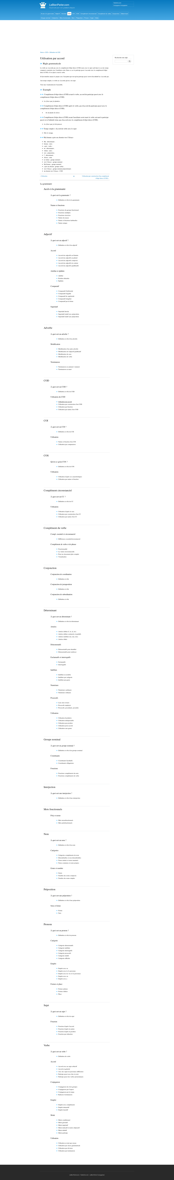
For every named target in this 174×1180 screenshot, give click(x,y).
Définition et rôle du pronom (67, 935)
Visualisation (62, 557)
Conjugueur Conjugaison (120, 5)
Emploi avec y (62, 979)
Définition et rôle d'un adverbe (67, 339)
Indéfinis (54, 670)
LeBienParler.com (74, 1175)
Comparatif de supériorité (66, 296)
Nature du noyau (63, 218)
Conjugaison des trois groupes (67, 1087)
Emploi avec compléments (66, 1105)
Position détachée (63, 278)
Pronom (86, 18)
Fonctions (54, 768)
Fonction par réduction (65, 1034)
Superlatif (54, 306)
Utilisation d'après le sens (66, 511)
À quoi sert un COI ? (58, 426)
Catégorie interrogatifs (65, 950)
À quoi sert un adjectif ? (59, 240)
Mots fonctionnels (65, 18)
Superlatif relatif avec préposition (68, 314)
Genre (60, 873)
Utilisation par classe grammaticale (69, 1145)
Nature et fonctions (58, 205)
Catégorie (54, 940)
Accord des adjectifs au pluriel (67, 258)
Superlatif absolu (63, 311)
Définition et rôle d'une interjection (69, 798)
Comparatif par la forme (65, 301)
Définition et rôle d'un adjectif (67, 245)
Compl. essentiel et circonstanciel (63, 534)
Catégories (54, 850)
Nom (73, 18)
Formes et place (56, 984)
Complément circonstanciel (88, 14)
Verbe (96, 18)
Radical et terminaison (65, 1095)
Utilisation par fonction (65, 407)
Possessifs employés (64, 705)
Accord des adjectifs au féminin (68, 255)
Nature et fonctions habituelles (67, 220)
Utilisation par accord (65, 402)
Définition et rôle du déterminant (68, 621)
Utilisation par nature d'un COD (68, 409)
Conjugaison (55, 1082)
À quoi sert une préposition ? (61, 895)
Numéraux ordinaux (64, 693)
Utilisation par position (65, 723)
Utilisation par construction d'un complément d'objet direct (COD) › (95, 177)
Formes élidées (63, 991)
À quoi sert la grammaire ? (60, 195)
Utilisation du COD (54, 52)
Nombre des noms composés (67, 876)
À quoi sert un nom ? (58, 840)
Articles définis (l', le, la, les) (67, 631)
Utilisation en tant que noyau (67, 1143)
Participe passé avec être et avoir (68, 1074)
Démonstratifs (56, 644)
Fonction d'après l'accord (66, 1026)
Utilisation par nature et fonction (68, 479)
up (74, 176)
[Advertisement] (87, 35)
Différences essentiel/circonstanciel (69, 539)
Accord (53, 250)
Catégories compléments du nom (68, 855)
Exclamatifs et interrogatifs (60, 657)
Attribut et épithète (57, 271)
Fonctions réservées (64, 215)
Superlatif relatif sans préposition (68, 317)
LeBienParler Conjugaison (97, 1175)
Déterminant (124, 14)
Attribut (60, 276)
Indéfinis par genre (64, 680)
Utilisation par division (65, 1148)
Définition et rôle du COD (66, 391)
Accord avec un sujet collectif (67, 1066)
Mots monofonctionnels (65, 820)
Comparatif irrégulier (64, 299)
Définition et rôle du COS (66, 466)
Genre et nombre (57, 868)
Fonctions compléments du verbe (68, 776)
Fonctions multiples (64, 213)
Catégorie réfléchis (64, 958)
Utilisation (54, 437)
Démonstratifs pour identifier (67, 649)
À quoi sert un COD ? (59, 386)
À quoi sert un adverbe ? (60, 334)
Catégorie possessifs (64, 953)
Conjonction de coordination (61, 574)
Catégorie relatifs (63, 956)
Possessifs (54, 698)
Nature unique (62, 223)
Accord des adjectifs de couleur (68, 263)
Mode (53, 1115)
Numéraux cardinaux (65, 690)
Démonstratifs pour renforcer (67, 652)
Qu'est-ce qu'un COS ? (59, 461)
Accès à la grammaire (47, 14)
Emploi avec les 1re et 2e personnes (69, 974)
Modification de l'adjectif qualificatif (69, 351)
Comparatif (55, 286)
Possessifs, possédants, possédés (68, 708)
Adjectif (57, 14)
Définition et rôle (63, 579)
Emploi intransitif (63, 1107)
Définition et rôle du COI (66, 432)
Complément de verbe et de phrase (63, 544)
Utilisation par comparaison (67, 444)
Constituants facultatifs (65, 761)
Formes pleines (63, 989)
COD (69, 14)
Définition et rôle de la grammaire (68, 200)
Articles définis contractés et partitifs (69, 634)
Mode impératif (63, 1125)
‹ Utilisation (43, 176)
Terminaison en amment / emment (69, 367)
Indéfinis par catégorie (65, 677)
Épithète (60, 281)
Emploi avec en (63, 968)
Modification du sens (64, 354)
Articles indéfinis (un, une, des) (68, 637)
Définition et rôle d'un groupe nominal (70, 750)
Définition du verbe (64, 1056)
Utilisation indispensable (66, 720)
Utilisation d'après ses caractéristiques (70, 477)
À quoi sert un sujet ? (58, 1011)
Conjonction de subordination (61, 594)
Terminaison (55, 362)
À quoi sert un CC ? (58, 496)
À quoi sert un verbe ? (59, 1051)
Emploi (53, 963)
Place (60, 994)
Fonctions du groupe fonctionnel (68, 210)
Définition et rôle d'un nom (66, 845)
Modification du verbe (65, 357)
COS (77, 14)
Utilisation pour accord (65, 726)
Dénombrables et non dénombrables (69, 858)
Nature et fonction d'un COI (67, 442)
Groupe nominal (45, 18)
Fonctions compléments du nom (68, 773)
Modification (55, 344)
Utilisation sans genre (65, 728)
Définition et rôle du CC (65, 501)
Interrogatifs (62, 665)
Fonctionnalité (62, 549)
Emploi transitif (63, 1110)
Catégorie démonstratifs (65, 945)
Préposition (79, 18)
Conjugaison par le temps (66, 1092)
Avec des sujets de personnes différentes (70, 1072)
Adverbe (63, 14)
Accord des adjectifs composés (68, 260)
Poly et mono (56, 815)
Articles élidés (62, 639)
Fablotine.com (117, 3)
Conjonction (115, 14)
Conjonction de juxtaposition (61, 584)
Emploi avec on (63, 976)
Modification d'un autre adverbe (68, 349)
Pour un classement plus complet (68, 554)
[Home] (43, 5)
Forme (60, 910)
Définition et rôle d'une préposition (69, 900)
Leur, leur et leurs (63, 703)
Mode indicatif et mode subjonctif (69, 1128)
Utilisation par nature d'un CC (67, 517)
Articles (53, 626)
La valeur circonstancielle (66, 552)
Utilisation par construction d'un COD (70, 404)
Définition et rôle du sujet (66, 1016)
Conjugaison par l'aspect (66, 1089)
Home (42, 52)
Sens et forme (56, 905)
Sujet (91, 18)
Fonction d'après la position (67, 1031)
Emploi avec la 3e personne (67, 971)
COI (73, 14)
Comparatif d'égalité (64, 293)
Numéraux (54, 685)
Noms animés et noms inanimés (68, 860)
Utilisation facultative (65, 718)
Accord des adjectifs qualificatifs (68, 266)
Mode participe (63, 1133)
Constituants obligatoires (66, 763)
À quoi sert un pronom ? (60, 930)
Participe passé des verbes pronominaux (70, 1077)
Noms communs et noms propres (68, 863)
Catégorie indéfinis (64, 948)
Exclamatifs (62, 662)
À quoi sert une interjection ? (61, 793)
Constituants (55, 755)
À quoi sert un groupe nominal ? (63, 745)
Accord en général (64, 1069)
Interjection (55, 18)
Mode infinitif (62, 1130)
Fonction (54, 1021)
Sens (59, 913)
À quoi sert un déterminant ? (61, 616)
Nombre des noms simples (66, 878)
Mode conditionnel (64, 1120)
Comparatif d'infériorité (65, 291)
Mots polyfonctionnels (65, 823)
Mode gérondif (63, 1122)
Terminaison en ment (64, 369)
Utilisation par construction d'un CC (69, 514)
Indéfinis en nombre (64, 675)
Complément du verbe (104, 14)
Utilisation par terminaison (66, 1151)
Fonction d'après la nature (66, 1029)
